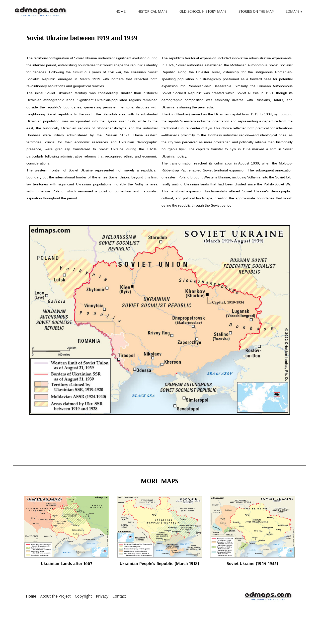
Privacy (102, 596)
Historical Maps (152, 11)
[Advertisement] (159, 443)
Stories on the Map (256, 11)
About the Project (55, 596)
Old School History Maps (203, 11)
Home (120, 11)
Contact (119, 596)
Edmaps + (294, 11)
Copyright (83, 596)
